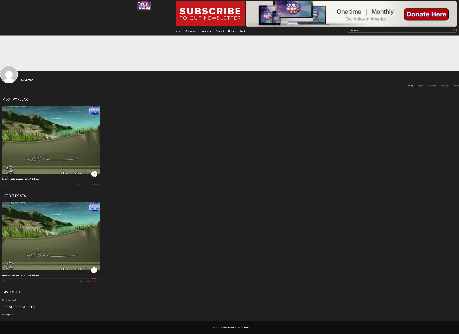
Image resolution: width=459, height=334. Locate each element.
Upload (232, 31)
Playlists (445, 86)
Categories (191, 31)
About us (207, 31)
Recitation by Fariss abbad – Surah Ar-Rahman (20, 179)
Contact (220, 31)
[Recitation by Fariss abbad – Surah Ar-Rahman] (94, 174)
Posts (420, 86)
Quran (5, 176)
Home (178, 31)
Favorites (432, 86)
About (456, 86)
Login (243, 31)
